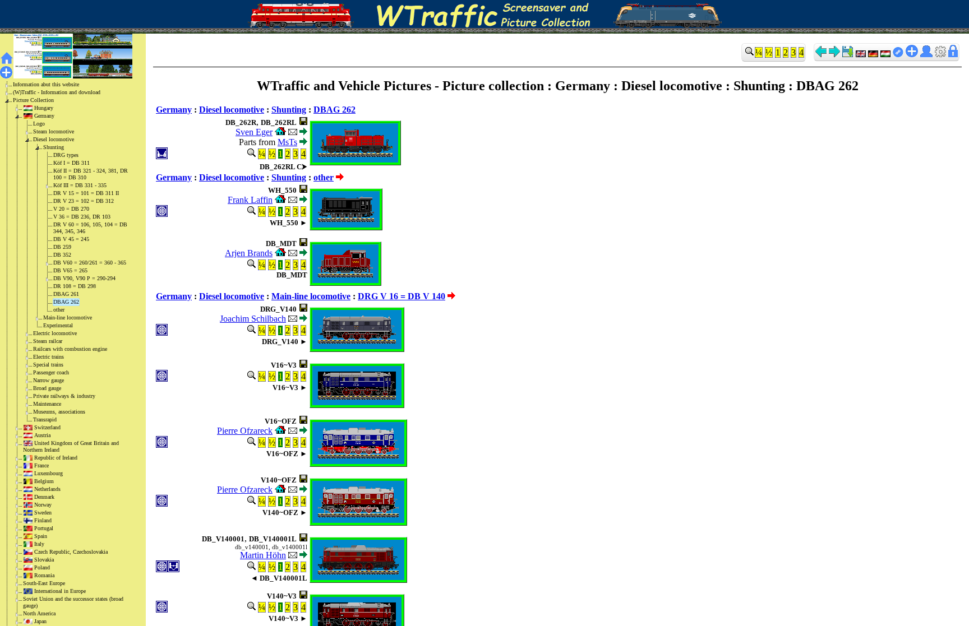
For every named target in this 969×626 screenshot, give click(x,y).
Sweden (43, 512)
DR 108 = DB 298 (74, 286)
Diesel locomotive (53, 139)
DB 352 (62, 255)
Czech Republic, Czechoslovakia (71, 552)
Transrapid (45, 419)
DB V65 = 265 (70, 270)
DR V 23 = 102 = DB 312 (83, 201)
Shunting (53, 147)
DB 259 (62, 247)
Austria (42, 435)
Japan (40, 621)
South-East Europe (44, 583)
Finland (43, 520)
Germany (44, 116)
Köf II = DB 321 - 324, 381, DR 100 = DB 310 (90, 174)
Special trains (48, 364)
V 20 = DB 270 (71, 209)
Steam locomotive (53, 131)
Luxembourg (48, 473)
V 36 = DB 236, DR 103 (81, 217)
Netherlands (47, 489)
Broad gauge (47, 388)
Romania (44, 575)
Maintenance (47, 404)
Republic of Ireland (55, 458)
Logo (39, 123)
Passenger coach (51, 372)
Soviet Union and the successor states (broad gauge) (73, 602)
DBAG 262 (66, 302)
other (58, 310)
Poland (42, 567)
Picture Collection (33, 100)
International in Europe (60, 591)
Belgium (44, 481)
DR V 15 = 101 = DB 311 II (86, 193)
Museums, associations (59, 412)
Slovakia (44, 560)
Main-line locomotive (67, 317)
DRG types (66, 155)
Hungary (43, 108)
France (41, 465)
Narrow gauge (48, 380)
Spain (40, 536)
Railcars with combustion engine (70, 349)
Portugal (43, 528)
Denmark (44, 497)
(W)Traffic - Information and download (56, 92)
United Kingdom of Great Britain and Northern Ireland (71, 446)
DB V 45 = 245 (71, 239)
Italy (39, 544)
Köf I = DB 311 (71, 163)
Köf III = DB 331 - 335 (80, 185)
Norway (43, 505)
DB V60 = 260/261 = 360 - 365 (89, 262)
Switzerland (47, 427)
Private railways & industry (64, 396)
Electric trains (48, 357)
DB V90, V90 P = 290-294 (84, 278)
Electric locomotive (55, 333)
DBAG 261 (66, 294)
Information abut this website (46, 84)
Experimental (58, 325)
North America (39, 613)
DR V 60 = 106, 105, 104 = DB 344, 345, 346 (90, 227)
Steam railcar (47, 341)
